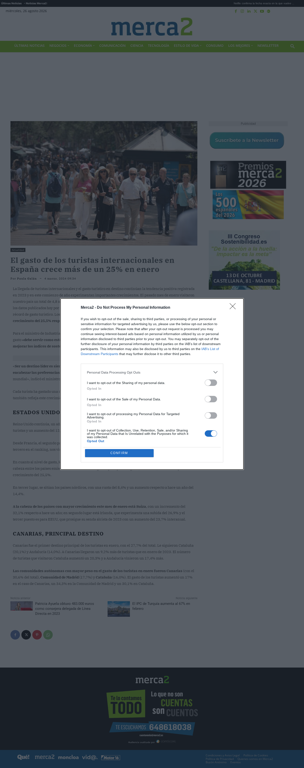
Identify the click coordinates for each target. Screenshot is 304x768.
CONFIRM (119, 453)
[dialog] (152, 384)
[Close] (234, 307)
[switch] (211, 382)
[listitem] (152, 372)
